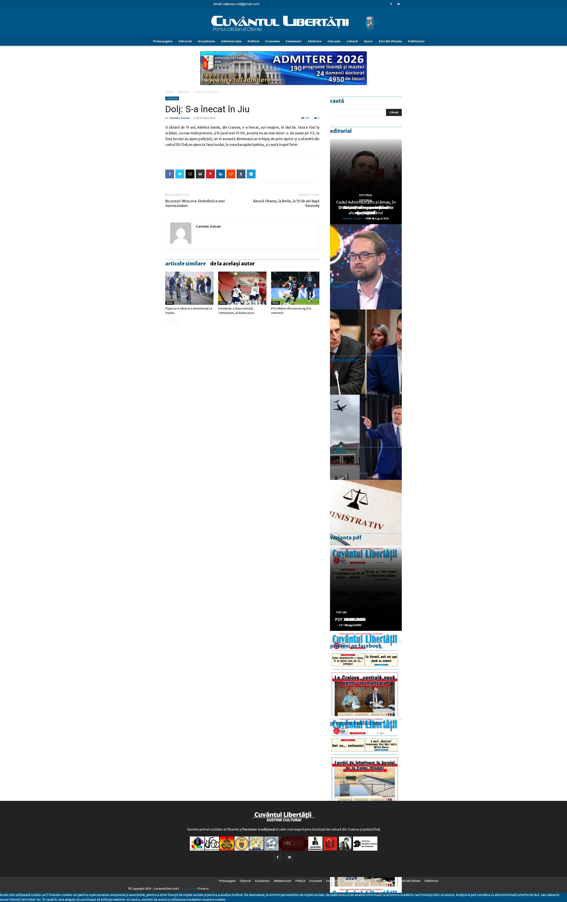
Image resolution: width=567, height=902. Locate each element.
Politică (253, 41)
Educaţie (334, 41)
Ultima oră (183, 92)
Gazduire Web (188, 888)
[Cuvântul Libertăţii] (283, 23)
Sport (368, 41)
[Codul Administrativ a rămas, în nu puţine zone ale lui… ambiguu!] (366, 522)
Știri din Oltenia (390, 41)
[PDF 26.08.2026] (366, 673)
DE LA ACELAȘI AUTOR (232, 263)
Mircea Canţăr (352, 218)
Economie (272, 41)
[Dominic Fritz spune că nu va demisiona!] (366, 266)
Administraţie (231, 41)
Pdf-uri (341, 612)
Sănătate (314, 41)
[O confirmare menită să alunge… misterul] (366, 352)
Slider (170, 302)
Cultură (352, 41)
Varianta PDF (345, 537)
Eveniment (293, 41)
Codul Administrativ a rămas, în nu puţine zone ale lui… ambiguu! (366, 207)
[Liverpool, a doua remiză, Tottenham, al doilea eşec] (242, 288)
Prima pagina (162, 41)
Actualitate (206, 41)
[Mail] (398, 4)
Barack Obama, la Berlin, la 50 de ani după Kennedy (286, 203)
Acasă (169, 92)
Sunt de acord (236, 900)
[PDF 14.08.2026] (366, 758)
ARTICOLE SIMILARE (185, 263)
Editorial (185, 41)
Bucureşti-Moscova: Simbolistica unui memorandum (195, 203)
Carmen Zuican (180, 118)
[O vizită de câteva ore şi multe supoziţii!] (366, 437)
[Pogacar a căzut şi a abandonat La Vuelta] (189, 288)
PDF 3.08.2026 (349, 619)
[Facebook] (391, 4)
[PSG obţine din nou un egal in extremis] (295, 288)
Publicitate (416, 41)
